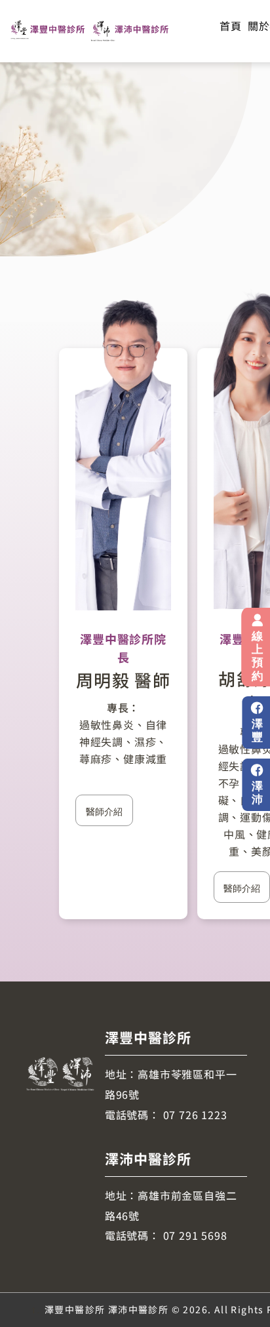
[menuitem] (230, 25)
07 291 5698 (195, 1235)
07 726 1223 (195, 1114)
